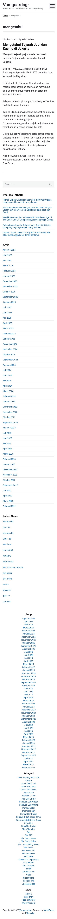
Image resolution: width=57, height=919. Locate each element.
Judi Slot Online (28, 799)
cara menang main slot (28, 777)
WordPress (49, 910)
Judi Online (29, 792)
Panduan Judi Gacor (28, 802)
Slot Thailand (28, 865)
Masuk (28, 894)
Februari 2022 (9, 506)
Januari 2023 (9, 464)
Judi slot (7, 601)
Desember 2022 (10, 469)
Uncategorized (28, 884)
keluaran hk (8, 521)
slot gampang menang (13, 567)
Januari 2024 (9, 401)
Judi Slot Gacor (29, 796)
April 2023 (7, 448)
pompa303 (8, 550)
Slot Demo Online (28, 841)
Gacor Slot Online (28, 789)
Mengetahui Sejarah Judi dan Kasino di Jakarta (25, 47)
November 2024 (10, 349)
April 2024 (7, 386)
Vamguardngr (25, 910)
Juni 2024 (7, 375)
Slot (28, 832)
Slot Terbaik (28, 862)
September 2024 (10, 360)
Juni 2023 (7, 438)
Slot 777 (28, 835)
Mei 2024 (7, 380)
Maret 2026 (8, 265)
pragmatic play (28, 811)
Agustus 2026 (9, 250)
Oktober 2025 (9, 292)
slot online (7, 579)
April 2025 (7, 323)
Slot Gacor (28, 847)
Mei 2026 (7, 260)
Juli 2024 (7, 370)
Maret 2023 (8, 454)
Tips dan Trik (28, 881)
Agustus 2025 (9, 302)
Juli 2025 (7, 307)
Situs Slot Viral (28, 829)
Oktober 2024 (9, 354)
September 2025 (10, 297)
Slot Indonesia (28, 853)
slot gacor (7, 573)
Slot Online (28, 856)
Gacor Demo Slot (28, 783)
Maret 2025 (8, 328)
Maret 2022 (8, 501)
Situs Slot (28, 823)
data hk (6, 527)
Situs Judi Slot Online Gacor (28, 820)
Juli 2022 (7, 490)
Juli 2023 (7, 433)
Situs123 (7, 539)
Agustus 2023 (9, 428)
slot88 (6, 584)
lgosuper (7, 590)
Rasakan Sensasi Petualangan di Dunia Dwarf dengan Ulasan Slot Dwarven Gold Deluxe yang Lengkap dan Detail (27, 209)
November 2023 (10, 412)
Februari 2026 (9, 271)
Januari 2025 (9, 339)
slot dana (7, 544)
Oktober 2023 (9, 417)
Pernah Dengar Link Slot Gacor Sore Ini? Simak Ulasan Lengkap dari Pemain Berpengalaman (27, 201)
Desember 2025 (10, 281)
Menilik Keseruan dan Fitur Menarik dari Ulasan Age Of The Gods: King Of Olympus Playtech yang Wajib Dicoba (28, 218)
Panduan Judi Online (28, 805)
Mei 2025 (7, 318)
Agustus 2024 (9, 365)
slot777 (6, 596)
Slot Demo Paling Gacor (28, 844)
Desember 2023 (10, 407)
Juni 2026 (7, 255)
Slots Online (28, 878)
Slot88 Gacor (28, 871)
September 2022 (10, 485)
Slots (28, 875)
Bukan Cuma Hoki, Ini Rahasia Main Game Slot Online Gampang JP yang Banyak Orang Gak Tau (27, 226)
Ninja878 (7, 556)
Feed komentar (28, 900)
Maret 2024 (8, 391)
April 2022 (7, 496)
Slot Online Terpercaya (28, 859)
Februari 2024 (9, 396)
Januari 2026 (9, 276)
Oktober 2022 (9, 480)
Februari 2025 (9, 333)
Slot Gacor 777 (28, 850)
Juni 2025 (7, 312)
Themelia (30, 913)
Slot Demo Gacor (28, 838)
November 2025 (10, 286)
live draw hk (8, 561)
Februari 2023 (9, 459)
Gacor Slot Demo (28, 786)
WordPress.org (28, 903)
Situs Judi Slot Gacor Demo (28, 817)
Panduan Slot (28, 808)
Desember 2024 (10, 344)
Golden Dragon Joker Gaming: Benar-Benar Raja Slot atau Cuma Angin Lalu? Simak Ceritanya (26, 233)
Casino (28, 780)
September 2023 (10, 422)
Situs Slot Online (28, 826)
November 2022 (10, 475)
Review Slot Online (28, 814)
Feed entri (28, 897)
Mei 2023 (7, 443)
